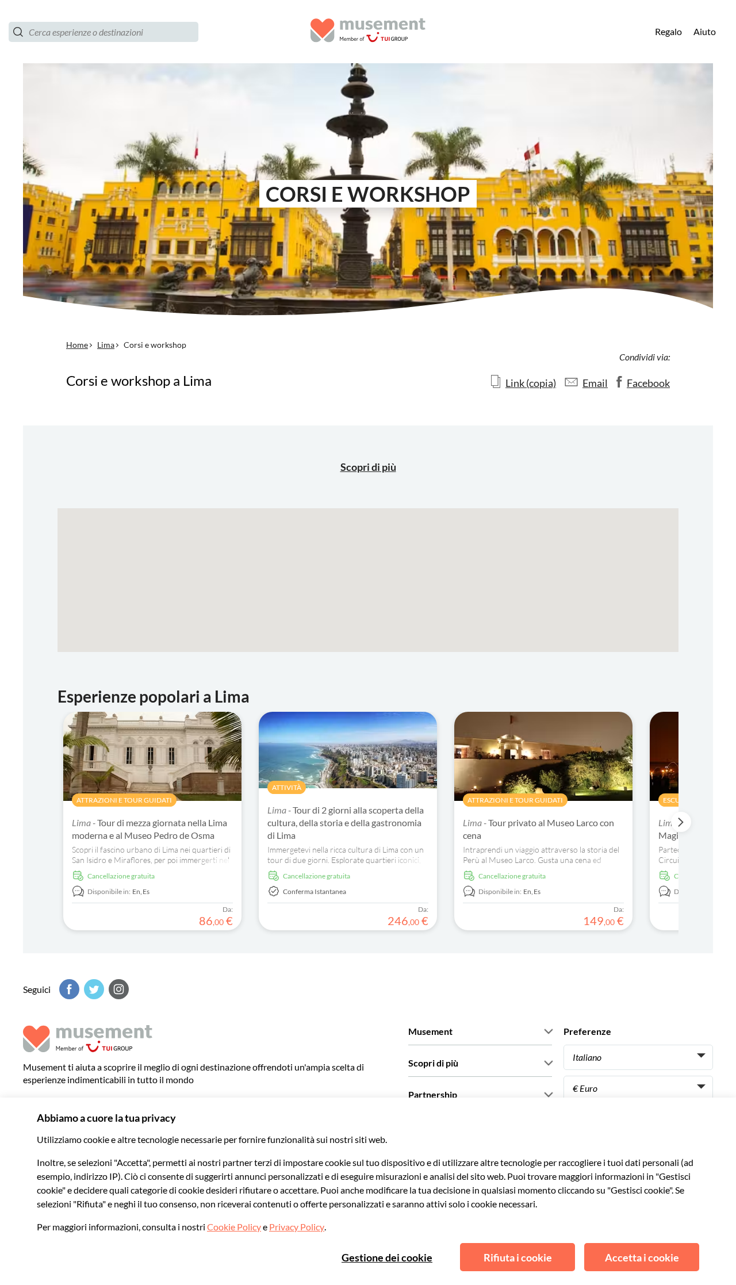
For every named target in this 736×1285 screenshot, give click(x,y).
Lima (105, 345)
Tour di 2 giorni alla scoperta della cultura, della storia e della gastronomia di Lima (345, 822)
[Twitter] (92, 989)
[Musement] (367, 31)
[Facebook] (67, 989)
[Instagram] (117, 989)
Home (77, 345)
